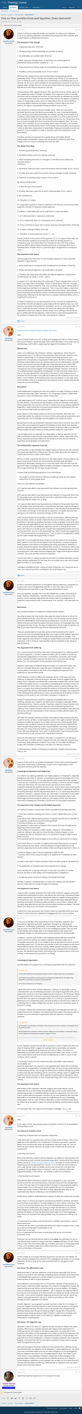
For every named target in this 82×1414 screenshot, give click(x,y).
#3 (79, 581)
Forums (13, 7)
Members (36, 7)
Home (5, 7)
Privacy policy (63, 1408)
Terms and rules (52, 1408)
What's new (24, 7)
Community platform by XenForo (41, 1412)
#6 (79, 1116)
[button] (29, 7)
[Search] (79, 7)
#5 (79, 918)
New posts (4, 11)
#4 (79, 758)
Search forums (14, 11)
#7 (79, 1253)
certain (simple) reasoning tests (42, 1162)
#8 (79, 1372)
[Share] (76, 30)
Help (70, 1408)
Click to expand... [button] (48, 1040)
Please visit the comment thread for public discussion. (37, 330)
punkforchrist (7, 21)
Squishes (8, 338)
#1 (79, 30)
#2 (79, 327)
